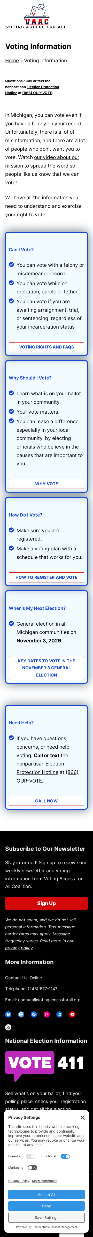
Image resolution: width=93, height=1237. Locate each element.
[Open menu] (84, 16)
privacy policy (19, 947)
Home (12, 60)
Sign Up (46, 903)
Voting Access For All (36, 27)
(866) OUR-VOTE (37, 93)
